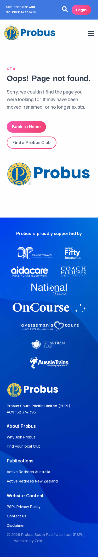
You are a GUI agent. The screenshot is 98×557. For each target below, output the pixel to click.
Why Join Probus (21, 437)
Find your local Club (24, 446)
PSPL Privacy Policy (24, 506)
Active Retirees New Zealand (32, 481)
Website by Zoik (28, 540)
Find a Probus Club (31, 142)
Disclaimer (16, 525)
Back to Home (26, 126)
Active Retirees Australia (28, 471)
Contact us (16, 515)
